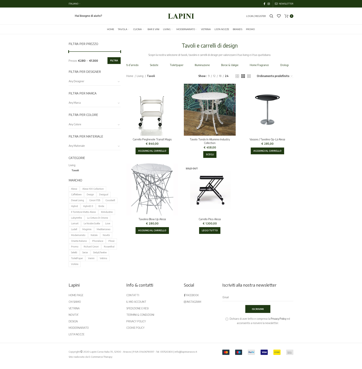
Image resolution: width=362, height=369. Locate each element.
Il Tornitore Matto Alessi (83, 212)
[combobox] (95, 82)
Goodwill (110, 200)
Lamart (74, 223)
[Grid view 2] (237, 76)
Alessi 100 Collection (93, 188)
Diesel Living (77, 200)
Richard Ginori (91, 246)
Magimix (86, 229)
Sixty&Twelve (100, 252)
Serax (85, 252)
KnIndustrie (107, 212)
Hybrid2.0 (88, 206)
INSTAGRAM (193, 301)
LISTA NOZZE (76, 334)
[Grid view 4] (249, 76)
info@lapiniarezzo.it (186, 351)
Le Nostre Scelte (92, 223)
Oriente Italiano (79, 241)
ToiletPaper (77, 258)
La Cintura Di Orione (97, 217)
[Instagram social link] (268, 3)
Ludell (74, 229)
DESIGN (73, 321)
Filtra (114, 60)
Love (107, 223)
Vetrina (103, 258)
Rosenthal (109, 246)
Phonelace (97, 241)
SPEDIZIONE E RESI (137, 308)
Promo (74, 246)
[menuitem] (74, 4)
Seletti (74, 252)
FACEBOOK (192, 295)
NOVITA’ (74, 314)
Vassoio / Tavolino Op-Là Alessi (267, 139)
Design (90, 194)
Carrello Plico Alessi (210, 219)
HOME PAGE (76, 295)
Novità (106, 235)
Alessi (74, 188)
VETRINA (74, 308)
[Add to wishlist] (175, 90)
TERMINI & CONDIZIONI (140, 314)
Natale (94, 235)
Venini (91, 258)
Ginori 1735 (94, 200)
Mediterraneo (103, 229)
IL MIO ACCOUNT (136, 301)
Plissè (111, 241)
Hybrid (74, 206)
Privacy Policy (278, 318)
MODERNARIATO (79, 327)
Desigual (103, 194)
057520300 (166, 351)
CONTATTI (132, 295)
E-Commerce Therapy (100, 356)
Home (130, 76)
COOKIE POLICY (135, 327)
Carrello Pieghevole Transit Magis (152, 139)
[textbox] (76, 81)
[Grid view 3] (243, 76)
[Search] (271, 16)
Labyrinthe (76, 217)
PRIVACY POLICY (136, 321)
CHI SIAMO (75, 301)
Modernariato (78, 235)
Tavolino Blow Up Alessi (152, 219)
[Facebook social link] (264, 3)
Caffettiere (76, 194)
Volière (74, 264)
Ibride (101, 206)
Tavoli (75, 170)
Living (72, 165)
